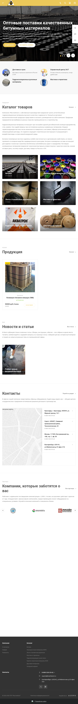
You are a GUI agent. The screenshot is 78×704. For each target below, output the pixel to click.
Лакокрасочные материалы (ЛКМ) (37, 650)
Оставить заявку (26, 45)
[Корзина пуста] (75, 3)
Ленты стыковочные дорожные (36, 652)
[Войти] (70, 3)
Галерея (4, 650)
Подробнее (9, 45)
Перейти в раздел (68, 393)
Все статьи (70, 327)
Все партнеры (69, 488)
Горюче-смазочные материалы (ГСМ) (37, 661)
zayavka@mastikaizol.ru (49, 676)
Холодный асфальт (32, 666)
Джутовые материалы (33, 663)
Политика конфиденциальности (39, 695)
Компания (5, 643)
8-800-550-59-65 (50, 415)
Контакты (5, 672)
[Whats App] (45, 687)
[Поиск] (65, 3)
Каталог (71, 107)
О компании (5, 647)
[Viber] (41, 687)
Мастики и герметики (33, 655)
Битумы (29, 647)
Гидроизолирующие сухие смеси (36, 658)
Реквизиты (5, 652)
